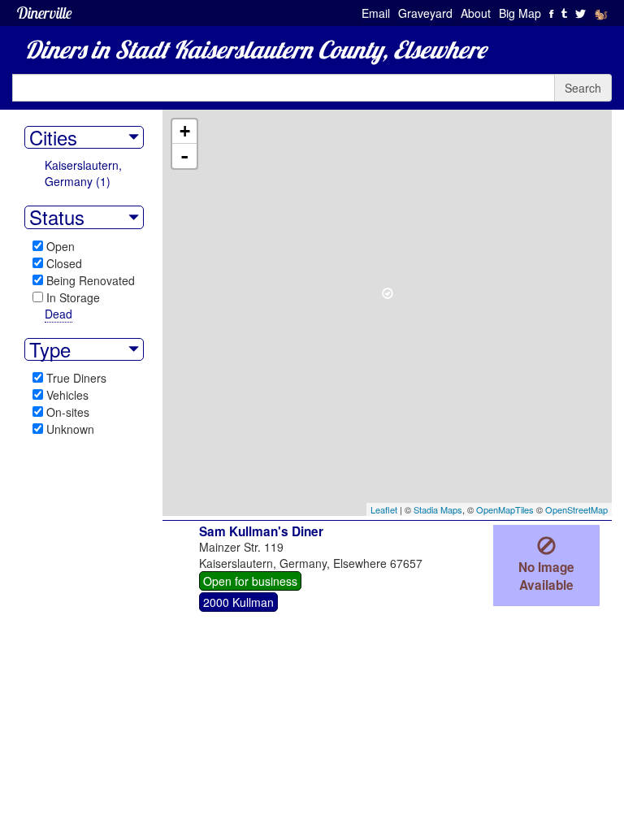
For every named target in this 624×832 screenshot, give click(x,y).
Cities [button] (53, 137)
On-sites (67, 412)
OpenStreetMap (576, 509)
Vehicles (67, 395)
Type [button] (50, 349)
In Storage (73, 297)
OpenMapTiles (505, 509)
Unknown (70, 429)
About (476, 13)
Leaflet (383, 509)
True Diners (76, 378)
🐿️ (601, 13)
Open (60, 246)
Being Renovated (90, 280)
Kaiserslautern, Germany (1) (83, 173)
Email (376, 13)
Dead (58, 314)
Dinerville (44, 12)
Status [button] (56, 217)
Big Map (520, 13)
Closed (64, 263)
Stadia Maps (438, 509)
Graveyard (425, 13)
